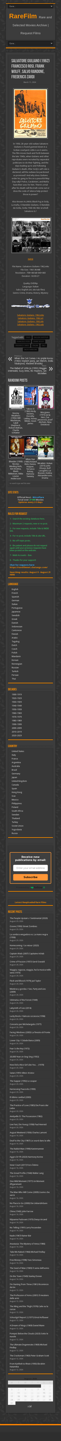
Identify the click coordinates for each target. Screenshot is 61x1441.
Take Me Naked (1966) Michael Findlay (27, 1252)
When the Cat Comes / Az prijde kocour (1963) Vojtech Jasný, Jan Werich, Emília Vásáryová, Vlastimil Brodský (34, 360)
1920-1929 (17, 698)
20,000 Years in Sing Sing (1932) (24, 1056)
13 (32, 1393)
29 (44, 1400)
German (15, 600)
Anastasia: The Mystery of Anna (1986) (27, 1244)
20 (32, 1396)
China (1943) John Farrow (21, 1211)
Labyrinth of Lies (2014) (20, 1008)
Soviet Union (17, 826)
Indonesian (17, 626)
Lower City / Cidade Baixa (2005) (25, 1040)
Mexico (15, 799)
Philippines (17, 803)
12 (25, 1393)
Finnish (15, 634)
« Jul (30, 1406)
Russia (15, 833)
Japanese (16, 611)
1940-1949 (17, 705)
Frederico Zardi (22, 345)
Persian (15, 675)
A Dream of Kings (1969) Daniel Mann (27, 1325)
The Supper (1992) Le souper (23, 1081)
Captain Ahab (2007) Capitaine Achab (27, 953)
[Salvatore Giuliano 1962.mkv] (30, 235)
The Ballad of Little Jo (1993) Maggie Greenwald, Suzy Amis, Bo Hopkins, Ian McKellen (27, 370)
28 (38, 1400)
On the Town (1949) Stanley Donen (26, 1276)
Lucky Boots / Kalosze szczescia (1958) (27, 1016)
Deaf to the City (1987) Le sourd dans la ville (30, 1140)
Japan (14, 777)
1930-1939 (17, 702)
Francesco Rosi (23, 341)
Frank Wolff (38, 341)
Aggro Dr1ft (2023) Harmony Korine (26, 1157)
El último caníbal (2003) (20, 1097)
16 (50, 1393)
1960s (28, 337)
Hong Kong (17, 792)
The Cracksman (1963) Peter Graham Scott (29, 1355)
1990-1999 (17, 724)
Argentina (16, 762)
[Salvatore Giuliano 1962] (30, 113)
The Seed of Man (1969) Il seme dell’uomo (29, 1268)
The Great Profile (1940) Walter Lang (27, 1173)
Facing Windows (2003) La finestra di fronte (30, 1032)
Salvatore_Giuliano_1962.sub (30, 324)
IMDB (30, 259)
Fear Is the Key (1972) (20, 1048)
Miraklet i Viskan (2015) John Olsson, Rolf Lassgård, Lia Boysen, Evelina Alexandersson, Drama (45, 470)
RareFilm (23, 16)
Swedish (16, 615)
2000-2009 (17, 728)
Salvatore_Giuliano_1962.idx (31, 321)
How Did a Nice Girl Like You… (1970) (27, 1065)
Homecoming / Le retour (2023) (24, 945)
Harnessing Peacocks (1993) (23, 1089)
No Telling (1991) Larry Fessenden (25, 1227)
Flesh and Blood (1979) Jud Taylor (25, 981)
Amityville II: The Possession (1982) (26, 1116)
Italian (15, 604)
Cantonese (17, 630)
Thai (14, 679)
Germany (16, 773)
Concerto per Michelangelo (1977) (25, 1024)
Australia (16, 766)
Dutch (14, 645)
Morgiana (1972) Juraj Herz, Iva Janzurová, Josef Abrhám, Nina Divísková (45, 418)
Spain (14, 788)
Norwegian (17, 664)
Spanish (15, 596)
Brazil (14, 770)
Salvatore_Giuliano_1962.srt (30, 318)
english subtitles (41, 337)
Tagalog (16, 641)
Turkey (15, 822)
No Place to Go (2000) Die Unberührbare (28, 1203)
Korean (15, 660)
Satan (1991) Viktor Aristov (22, 1073)
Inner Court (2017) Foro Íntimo (24, 1165)
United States (18, 751)
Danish (15, 623)
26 (25, 1400)
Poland (15, 807)
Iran (14, 796)
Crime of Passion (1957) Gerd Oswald (27, 961)
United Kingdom (19, 781)
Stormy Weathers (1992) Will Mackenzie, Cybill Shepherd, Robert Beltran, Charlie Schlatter (16, 423)
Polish (14, 652)
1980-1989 (17, 720)
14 (38, 1393)
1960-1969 (17, 713)
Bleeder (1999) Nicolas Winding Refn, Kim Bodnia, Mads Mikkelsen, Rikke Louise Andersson (15, 470)
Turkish (15, 671)
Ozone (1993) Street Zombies (23, 926)
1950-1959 (17, 709)
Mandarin (16, 656)
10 (12, 1393)
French (15, 593)
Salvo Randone (30, 350)
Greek (14, 619)
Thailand (16, 818)
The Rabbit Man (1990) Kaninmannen (27, 1149)
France (15, 758)
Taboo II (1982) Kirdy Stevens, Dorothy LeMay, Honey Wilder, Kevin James (30, 416)
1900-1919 (17, 694)
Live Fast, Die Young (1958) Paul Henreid (28, 1124)
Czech (14, 649)
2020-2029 (17, 735)
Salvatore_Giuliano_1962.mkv (30, 315)
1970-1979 (17, 717)
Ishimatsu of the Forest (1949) (24, 1000)
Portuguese (17, 608)
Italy (44, 345)
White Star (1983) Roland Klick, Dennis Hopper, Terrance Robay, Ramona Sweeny (30, 467)
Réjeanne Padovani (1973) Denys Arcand (28, 1219)
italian (35, 345)
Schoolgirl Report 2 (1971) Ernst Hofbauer (29, 1317)
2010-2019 (17, 732)
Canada (15, 785)
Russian (15, 667)
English (15, 589)
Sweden (15, 814)
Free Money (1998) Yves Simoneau (25, 1260)
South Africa (17, 811)
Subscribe (31, 877)
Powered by (22, 887)
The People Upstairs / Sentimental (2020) (29, 918)
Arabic (15, 638)
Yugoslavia (17, 829)
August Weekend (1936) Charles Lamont (28, 1132)
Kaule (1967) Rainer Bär (20, 1235)
